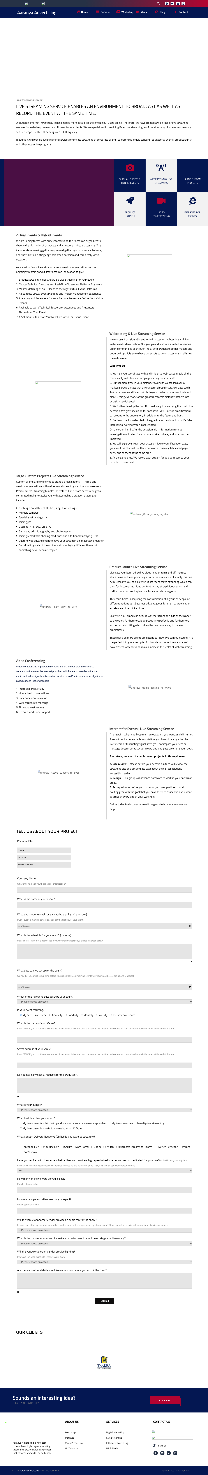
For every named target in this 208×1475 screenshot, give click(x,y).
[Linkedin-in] (169, 1453)
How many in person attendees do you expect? (44, 1199)
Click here (165, 1400)
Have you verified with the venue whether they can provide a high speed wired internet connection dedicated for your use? (88, 1160)
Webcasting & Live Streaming (161, 181)
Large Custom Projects (192, 181)
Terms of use (168, 1470)
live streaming (51, 140)
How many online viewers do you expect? (41, 1179)
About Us (72, 1421)
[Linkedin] (178, 3)
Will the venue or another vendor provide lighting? (46, 1251)
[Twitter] (172, 3)
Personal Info (25, 841)
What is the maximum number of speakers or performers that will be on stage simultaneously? (71, 1238)
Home (60, 54)
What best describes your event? (36, 1118)
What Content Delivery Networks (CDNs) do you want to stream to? (56, 1136)
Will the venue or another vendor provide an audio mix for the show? (57, 1220)
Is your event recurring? (30, 1010)
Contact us (161, 1421)
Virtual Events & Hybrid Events (130, 181)
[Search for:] (135, 3)
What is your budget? (29, 1105)
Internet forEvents (192, 214)
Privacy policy (182, 1470)
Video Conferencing (161, 214)
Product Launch (130, 214)
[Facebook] (167, 3)
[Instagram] (183, 3)
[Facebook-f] (155, 1453)
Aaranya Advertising (36, 12)
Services (83, 54)
